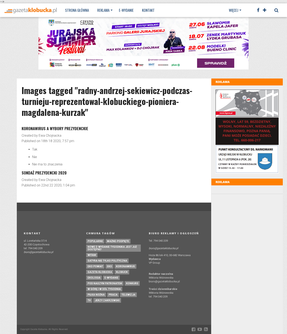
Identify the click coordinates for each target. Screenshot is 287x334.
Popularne (95, 241)
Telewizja (128, 294)
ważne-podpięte (118, 241)
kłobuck (122, 272)
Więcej (233, 10)
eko (109, 266)
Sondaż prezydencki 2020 (44, 173)
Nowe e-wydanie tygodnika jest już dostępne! (112, 248)
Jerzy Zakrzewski (107, 300)
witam (92, 255)
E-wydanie (126, 10)
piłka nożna (96, 294)
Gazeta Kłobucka (100, 272)
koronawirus (125, 266)
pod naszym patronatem (105, 283)
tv (89, 300)
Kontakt (148, 10)
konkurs (132, 283)
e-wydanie (111, 277)
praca (113, 294)
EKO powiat (95, 266)
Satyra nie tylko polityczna (107, 260)
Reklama (103, 10)
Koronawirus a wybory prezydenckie (55, 128)
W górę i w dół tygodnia (104, 289)
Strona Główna (77, 10)
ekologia (94, 277)
